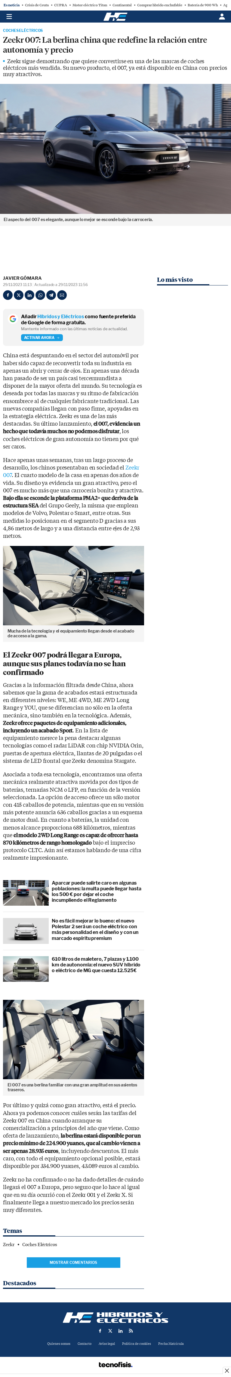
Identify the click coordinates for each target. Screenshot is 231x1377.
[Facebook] (8, 295)
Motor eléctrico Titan (89, 5)
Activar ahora (39, 337)
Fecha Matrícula (171, 1344)
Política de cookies (136, 1344)
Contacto (84, 1344)
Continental (122, 5)
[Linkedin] (29, 295)
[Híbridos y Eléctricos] (115, 1317)
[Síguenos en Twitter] (110, 1331)
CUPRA (60, 5)
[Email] (62, 295)
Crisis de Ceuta (37, 5)
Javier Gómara (22, 278)
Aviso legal (107, 1344)
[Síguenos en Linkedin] (121, 1331)
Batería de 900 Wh (203, 5)
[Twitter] (18, 295)
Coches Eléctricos (23, 31)
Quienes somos (58, 1344)
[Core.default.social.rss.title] (131, 1331)
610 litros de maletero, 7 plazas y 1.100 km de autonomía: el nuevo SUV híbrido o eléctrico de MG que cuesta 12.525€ (96, 964)
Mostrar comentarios (73, 1262)
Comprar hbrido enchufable (159, 5)
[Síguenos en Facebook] (100, 1331)
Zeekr (8, 1244)
